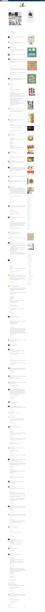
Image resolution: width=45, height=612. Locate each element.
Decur (10, 118)
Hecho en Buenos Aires (30, 200)
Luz (10, 216)
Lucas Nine (28, 228)
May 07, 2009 (12, 503)
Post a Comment (10, 604)
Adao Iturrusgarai (29, 217)
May (29, 265)
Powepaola (28, 219)
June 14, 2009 (12, 591)
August (30, 262)
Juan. (10, 236)
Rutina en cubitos (12, 185)
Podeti (28, 213)
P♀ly (10, 77)
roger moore (11, 338)
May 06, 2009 (12, 435)
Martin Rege (11, 381)
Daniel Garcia (29, 203)
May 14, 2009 (12, 551)
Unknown (11, 231)
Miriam (11, 241)
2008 (29, 282)
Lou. (10, 175)
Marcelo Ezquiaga (29, 226)
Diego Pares (28, 216)
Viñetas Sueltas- (31, 266)
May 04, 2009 (12, 33)
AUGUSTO (11, 388)
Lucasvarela (28, 220)
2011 (29, 254)
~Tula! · (11, 166)
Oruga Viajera (11, 458)
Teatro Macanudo (29, 202)
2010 (29, 255)
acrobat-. (11, 582)
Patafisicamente (29, 204)
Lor (10, 107)
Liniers (11, 525)
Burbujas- (30, 273)
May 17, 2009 (12, 564)
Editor (10, 179)
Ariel (10, 204)
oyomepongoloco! (12, 415)
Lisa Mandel (28, 214)
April (29, 277)
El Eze (11, 513)
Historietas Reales (29, 212)
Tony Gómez (11, 446)
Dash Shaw (28, 225)
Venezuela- (30, 274)
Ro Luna (11, 315)
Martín (11, 485)
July (29, 263)
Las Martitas (11, 425)
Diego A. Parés (11, 133)
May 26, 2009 (12, 574)
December (30, 257)
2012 (29, 253)
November (30, 258)
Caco (10, 319)
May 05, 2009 (12, 346)
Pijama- (30, 271)
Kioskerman (28, 218)
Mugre (11, 348)
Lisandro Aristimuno (29, 205)
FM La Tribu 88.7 (29, 201)
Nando (28, 221)
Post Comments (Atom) (14, 607)
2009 (29, 256)
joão (10, 82)
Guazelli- (30, 267)
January (30, 280)
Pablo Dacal (28, 206)
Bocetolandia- (30, 270)
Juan (10, 35)
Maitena (28, 209)
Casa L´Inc (28, 199)
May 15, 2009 (12, 555)
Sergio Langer (29, 215)
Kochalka (28, 229)
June (29, 264)
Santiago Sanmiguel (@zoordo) (13, 593)
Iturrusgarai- (30, 272)
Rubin (28, 211)
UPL (10, 46)
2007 (29, 283)
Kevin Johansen (29, 208)
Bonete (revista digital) (30, 197)
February (30, 279)
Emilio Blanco (11, 151)
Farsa (28, 227)
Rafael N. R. (11, 57)
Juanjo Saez (28, 224)
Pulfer (10, 53)
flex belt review (17, 601)
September (30, 261)
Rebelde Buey (29, 207)
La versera (11, 411)
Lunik (28, 223)
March (30, 278)
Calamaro (28, 222)
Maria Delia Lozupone (30, 210)
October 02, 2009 (13, 596)
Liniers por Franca (29, 198)
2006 (29, 284)
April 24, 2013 (12, 602)
